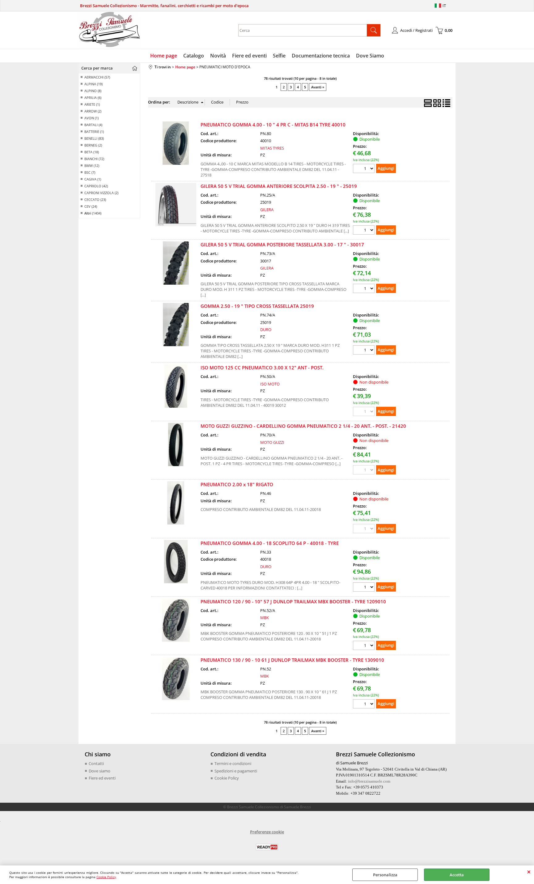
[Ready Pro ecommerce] (267, 847)
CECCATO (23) (95, 199)
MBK (264, 617)
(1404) (92, 213)
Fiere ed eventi (249, 55)
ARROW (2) (92, 111)
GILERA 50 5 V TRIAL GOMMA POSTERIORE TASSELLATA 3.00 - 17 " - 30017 (282, 244)
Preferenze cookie (267, 832)
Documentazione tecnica (321, 55)
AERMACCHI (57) (97, 77)
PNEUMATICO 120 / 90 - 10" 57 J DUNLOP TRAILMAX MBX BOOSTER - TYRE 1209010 (293, 601)
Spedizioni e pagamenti (235, 771)
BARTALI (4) (93, 124)
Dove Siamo (370, 55)
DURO (265, 329)
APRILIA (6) (92, 97)
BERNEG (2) (93, 145)
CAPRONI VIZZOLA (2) (101, 192)
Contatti (96, 763)
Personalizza (385, 875)
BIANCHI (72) (94, 158)
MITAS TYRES (272, 148)
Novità (218, 55)
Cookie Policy (106, 877)
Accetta (457, 875)
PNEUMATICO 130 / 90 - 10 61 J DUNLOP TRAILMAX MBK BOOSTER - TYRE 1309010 (292, 660)
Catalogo (193, 55)
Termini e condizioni (232, 763)
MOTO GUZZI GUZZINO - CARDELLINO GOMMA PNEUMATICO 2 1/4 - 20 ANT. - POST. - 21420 (303, 426)
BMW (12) (91, 165)
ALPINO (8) (92, 90)
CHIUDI (529, 872)
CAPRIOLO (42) (96, 186)
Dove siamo (99, 771)
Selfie (279, 55)
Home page (163, 55)
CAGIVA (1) (92, 179)
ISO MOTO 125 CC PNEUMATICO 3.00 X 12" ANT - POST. (262, 367)
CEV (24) (90, 206)
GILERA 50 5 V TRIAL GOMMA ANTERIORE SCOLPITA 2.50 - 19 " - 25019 (279, 186)
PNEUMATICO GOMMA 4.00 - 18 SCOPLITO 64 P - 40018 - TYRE (270, 543)
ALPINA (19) (93, 84)
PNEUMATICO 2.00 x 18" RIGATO (237, 484)
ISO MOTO (270, 384)
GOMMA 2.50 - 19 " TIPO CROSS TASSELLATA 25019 (257, 306)
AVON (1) (91, 118)
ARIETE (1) (92, 104)
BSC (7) (89, 172)
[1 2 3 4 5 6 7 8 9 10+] (364, 169)
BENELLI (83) (94, 138)
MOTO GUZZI (272, 442)
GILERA (266, 209)
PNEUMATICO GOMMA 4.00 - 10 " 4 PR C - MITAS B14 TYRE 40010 (273, 124)
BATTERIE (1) (94, 131)
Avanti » (317, 87)
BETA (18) (91, 152)
